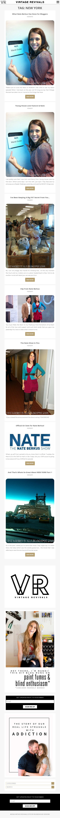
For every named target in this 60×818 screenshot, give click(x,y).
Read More (30, 97)
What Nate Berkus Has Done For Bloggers (30, 14)
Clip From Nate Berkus (30, 289)
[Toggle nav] (58, 2)
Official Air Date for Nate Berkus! (30, 425)
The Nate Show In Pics (29, 343)
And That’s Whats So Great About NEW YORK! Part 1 (30, 472)
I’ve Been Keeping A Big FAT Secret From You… (30, 197)
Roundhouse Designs (42, 814)
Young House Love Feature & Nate (30, 106)
